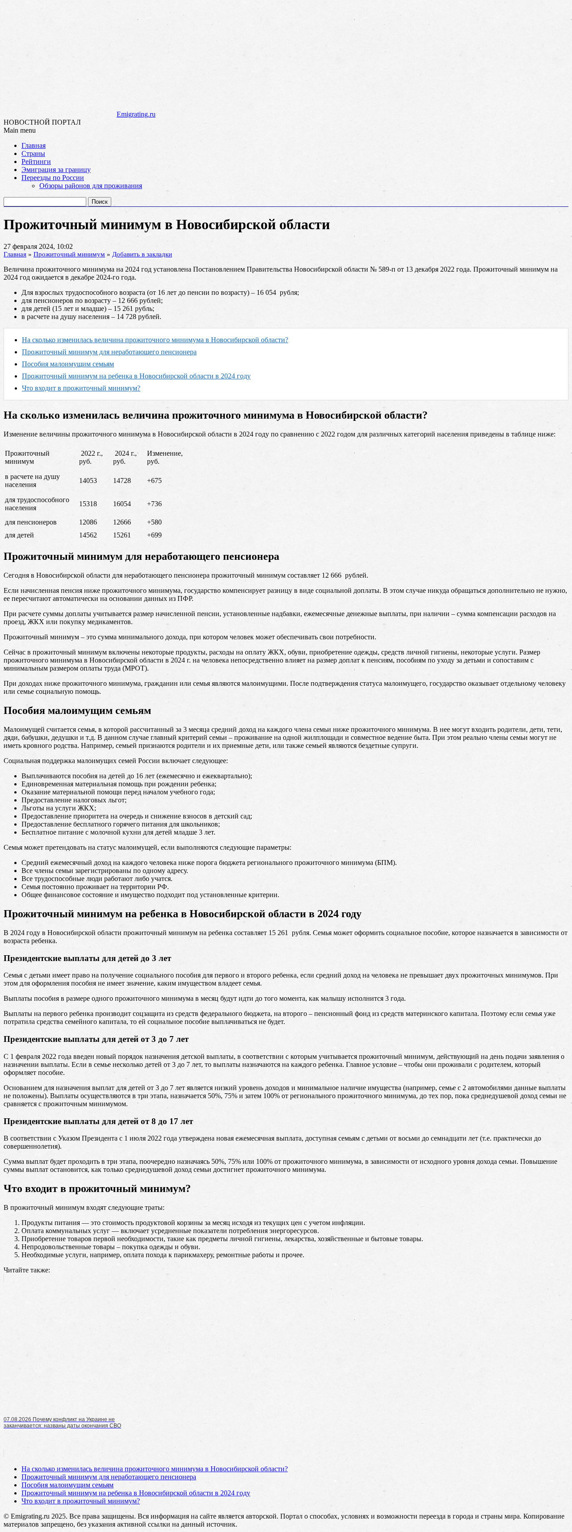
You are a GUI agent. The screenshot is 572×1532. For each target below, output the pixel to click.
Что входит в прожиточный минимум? (81, 388)
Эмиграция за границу (56, 169)
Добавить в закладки (142, 254)
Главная (33, 145)
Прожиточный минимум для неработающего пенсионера (109, 352)
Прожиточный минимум (69, 254)
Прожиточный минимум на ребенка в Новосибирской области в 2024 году (136, 376)
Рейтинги (36, 161)
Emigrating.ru (136, 114)
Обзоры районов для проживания (90, 185)
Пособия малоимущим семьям (68, 364)
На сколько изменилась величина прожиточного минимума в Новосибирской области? (155, 340)
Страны (33, 153)
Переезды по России (52, 177)
